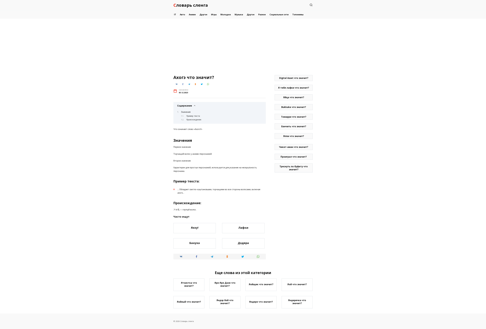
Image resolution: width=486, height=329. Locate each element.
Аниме (192, 14)
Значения (185, 112)
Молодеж (225, 14)
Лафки (243, 227)
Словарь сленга (190, 5)
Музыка (239, 14)
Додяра (243, 243)
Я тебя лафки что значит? (293, 87)
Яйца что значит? (293, 97)
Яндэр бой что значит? (225, 302)
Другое (203, 14)
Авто (182, 14)
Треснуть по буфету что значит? (294, 168)
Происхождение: (193, 119)
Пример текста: (193, 116)
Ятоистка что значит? (189, 284)
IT (175, 14)
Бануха (194, 243)
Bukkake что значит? (293, 107)
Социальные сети (279, 14)
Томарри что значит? (293, 116)
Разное (262, 14)
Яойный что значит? (189, 301)
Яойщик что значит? (261, 284)
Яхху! (194, 227)
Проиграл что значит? (293, 156)
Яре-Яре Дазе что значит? (225, 284)
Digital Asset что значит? (293, 77)
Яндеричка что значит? (297, 302)
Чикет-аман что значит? (293, 146)
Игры (214, 14)
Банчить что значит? (293, 126)
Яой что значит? (297, 284)
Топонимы (297, 14)
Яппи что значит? (293, 136)
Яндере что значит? (261, 301)
